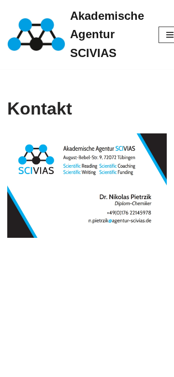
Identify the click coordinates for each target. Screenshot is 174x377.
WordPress (98, 367)
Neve (15, 367)
